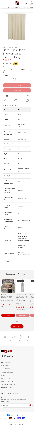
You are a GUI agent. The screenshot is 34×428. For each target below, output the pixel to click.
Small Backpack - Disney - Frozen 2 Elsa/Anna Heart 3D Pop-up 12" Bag (7, 297)
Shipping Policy (7, 387)
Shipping (5, 66)
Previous (1, 338)
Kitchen (22, 7)
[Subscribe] (30, 405)
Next (33, 338)
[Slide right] (21, 44)
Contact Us (5, 362)
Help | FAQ (5, 365)
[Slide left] (13, 44)
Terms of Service (8, 384)
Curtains (14, 7)
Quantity (5, 75)
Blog (3, 375)
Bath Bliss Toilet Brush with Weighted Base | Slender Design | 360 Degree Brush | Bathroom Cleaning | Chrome (22, 298)
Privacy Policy (7, 381)
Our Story (5, 369)
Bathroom (29, 7)
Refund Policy (7, 378)
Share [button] (7, 261)
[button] (26, 3)
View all (17, 326)
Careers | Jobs (7, 372)
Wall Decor (5, 7)
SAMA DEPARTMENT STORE (17, 424)
